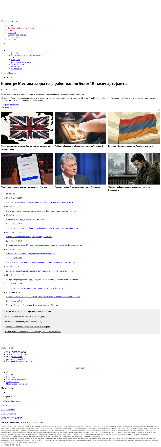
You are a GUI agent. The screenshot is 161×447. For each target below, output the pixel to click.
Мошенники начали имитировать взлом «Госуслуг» (26, 317)
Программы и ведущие (17, 35)
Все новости (6, 107)
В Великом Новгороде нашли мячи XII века (25, 219)
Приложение (16, 69)
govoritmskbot (16, 357)
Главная (4, 73)
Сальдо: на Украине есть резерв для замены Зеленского (28, 311)
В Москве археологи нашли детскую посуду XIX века (29, 237)
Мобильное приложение (16, 384)
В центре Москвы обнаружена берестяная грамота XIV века (32, 305)
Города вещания (8, 409)
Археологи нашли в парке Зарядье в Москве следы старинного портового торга (40, 262)
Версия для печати (11, 105)
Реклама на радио (8, 405)
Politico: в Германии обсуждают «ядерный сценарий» (27, 322)
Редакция (12, 39)
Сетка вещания (14, 37)
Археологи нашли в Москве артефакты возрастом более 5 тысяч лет (35, 288)
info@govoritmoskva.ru (22, 361)
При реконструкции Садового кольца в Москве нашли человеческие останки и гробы (43, 296)
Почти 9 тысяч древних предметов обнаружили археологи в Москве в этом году (40, 202)
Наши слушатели (8, 414)
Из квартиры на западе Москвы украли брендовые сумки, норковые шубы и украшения (44, 245)
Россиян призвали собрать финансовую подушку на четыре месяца (33, 332)
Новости (9, 26)
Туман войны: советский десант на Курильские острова (27, 327)
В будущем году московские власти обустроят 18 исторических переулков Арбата (41, 211)
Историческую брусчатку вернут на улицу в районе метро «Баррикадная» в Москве (42, 279)
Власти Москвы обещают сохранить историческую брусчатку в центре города (39, 271)
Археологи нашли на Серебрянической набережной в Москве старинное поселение (42, 228)
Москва (9, 77)
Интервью (12, 32)
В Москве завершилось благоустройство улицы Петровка (30, 254)
